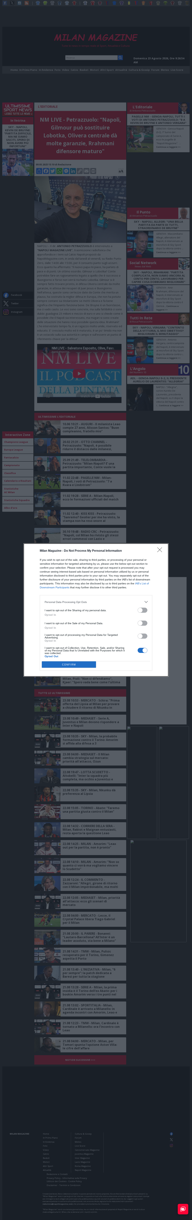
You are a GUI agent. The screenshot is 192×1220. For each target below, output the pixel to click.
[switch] (142, 610)
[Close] (160, 551)
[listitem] (96, 602)
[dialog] (96, 610)
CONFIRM (69, 664)
